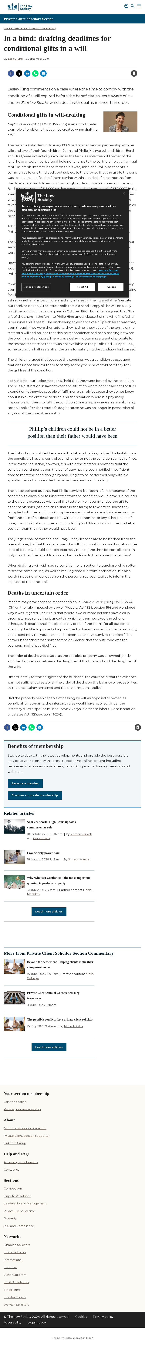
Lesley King (15, 58)
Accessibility (12, 1322)
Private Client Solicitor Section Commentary (30, 28)
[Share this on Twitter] (19, 73)
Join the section (15, 1102)
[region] (72, 243)
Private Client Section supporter (27, 1135)
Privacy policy (103, 1317)
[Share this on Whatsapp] (35, 73)
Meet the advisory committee (25, 1128)
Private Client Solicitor (19, 1211)
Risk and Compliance (19, 1226)
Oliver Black (41, 838)
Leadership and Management (25, 1203)
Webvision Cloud (83, 1338)
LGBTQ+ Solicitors (16, 1282)
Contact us (11, 1169)
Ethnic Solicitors (15, 1252)
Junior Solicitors (15, 1275)
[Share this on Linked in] (27, 73)
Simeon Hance (78, 859)
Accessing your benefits (21, 1162)
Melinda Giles (73, 1026)
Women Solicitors (16, 1304)
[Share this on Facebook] (11, 73)
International (13, 1260)
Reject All (82, 287)
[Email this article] (43, 73)
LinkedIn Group (15, 1143)
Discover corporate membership (35, 795)
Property (10, 1218)
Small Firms (12, 1290)
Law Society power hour (43, 853)
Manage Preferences (36, 287)
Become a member (25, 783)
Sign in (83, 65)
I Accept (111, 287)
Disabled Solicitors (17, 1245)
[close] (104, 71)
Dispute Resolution (17, 1196)
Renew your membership (22, 1109)
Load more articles (49, 911)
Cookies (81, 1317)
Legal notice (36, 1322)
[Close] (124, 193)
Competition (13, 1188)
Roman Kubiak (81, 834)
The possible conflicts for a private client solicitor (60, 1019)
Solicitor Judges (15, 1297)
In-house (10, 1267)
